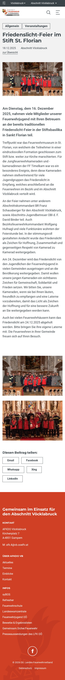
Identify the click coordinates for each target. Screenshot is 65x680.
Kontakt (7, 579)
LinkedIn (12, 478)
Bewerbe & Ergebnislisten (17, 622)
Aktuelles (7, 562)
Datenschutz (25, 668)
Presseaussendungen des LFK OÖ (22, 634)
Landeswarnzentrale (14, 611)
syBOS (6, 594)
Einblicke (7, 573)
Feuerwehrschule (12, 605)
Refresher (8, 600)
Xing (34, 469)
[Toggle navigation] (57, 12)
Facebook (32, 460)
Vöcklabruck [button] (17, 3)
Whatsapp (13, 469)
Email (10, 460)
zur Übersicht (10, 52)
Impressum (40, 668)
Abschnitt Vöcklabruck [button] (43, 3)
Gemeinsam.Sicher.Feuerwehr (19, 628)
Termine (7, 568)
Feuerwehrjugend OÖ (14, 617)
